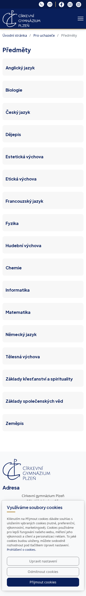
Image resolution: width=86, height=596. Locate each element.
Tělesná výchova (23, 356)
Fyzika (12, 223)
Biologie (14, 89)
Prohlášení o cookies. (21, 550)
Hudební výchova (23, 245)
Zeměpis (15, 423)
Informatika (18, 289)
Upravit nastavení (43, 561)
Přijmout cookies (43, 582)
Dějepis (13, 134)
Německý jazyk (21, 334)
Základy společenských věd (34, 401)
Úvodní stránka (15, 35)
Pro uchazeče (44, 35)
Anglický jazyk (20, 67)
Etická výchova (21, 178)
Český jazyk (18, 112)
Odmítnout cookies (43, 571)
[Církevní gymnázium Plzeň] (21, 18)
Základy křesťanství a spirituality (39, 378)
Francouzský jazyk (24, 201)
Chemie (14, 267)
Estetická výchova (24, 156)
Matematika (18, 312)
